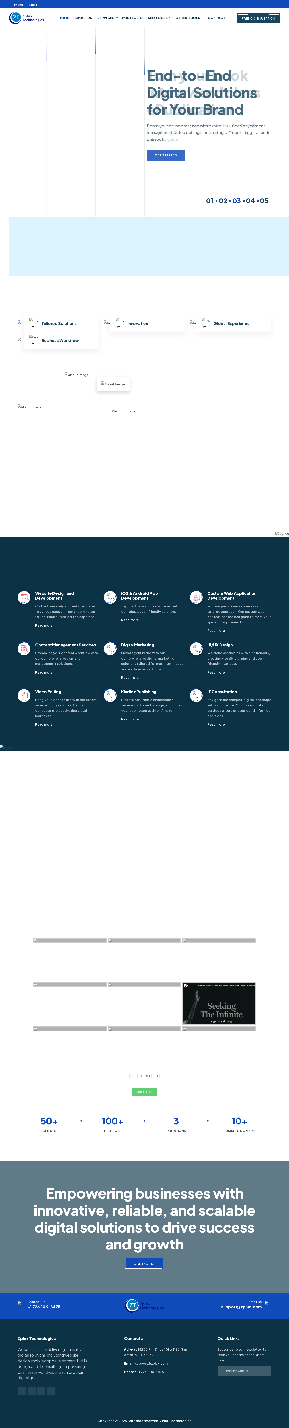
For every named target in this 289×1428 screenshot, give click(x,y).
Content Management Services (65, 644)
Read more (44, 625)
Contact (216, 18)
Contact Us (144, 1264)
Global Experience (232, 323)
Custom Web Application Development (232, 595)
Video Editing (48, 691)
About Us (83, 18)
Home (64, 18)
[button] (208, 201)
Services (105, 18)
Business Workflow (60, 340)
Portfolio (132, 18)
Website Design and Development (54, 595)
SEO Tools (158, 18)
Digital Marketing (137, 644)
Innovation (138, 323)
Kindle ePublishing (138, 691)
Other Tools (187, 18)
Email (33, 4)
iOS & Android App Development (139, 595)
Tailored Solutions (58, 323)
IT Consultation (222, 691)
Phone (18, 4)
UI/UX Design (220, 644)
